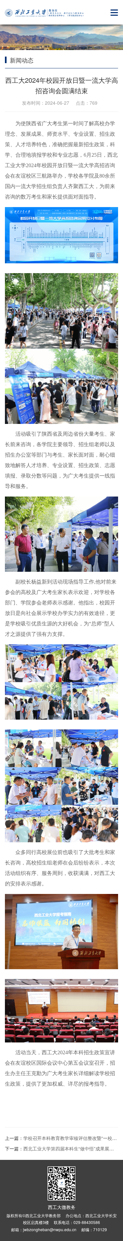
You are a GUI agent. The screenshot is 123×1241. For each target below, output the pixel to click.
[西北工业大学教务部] (44, 13)
